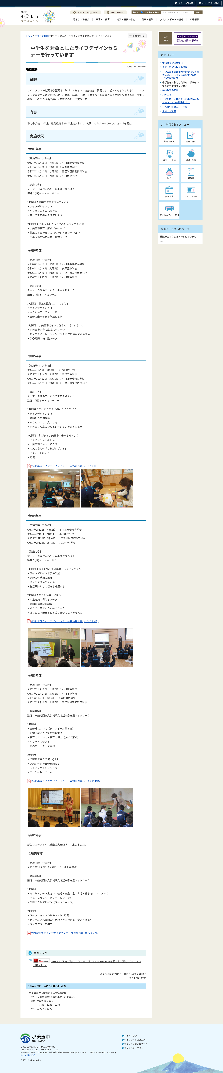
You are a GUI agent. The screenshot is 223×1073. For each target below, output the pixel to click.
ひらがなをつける (210, 3)
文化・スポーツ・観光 (171, 19)
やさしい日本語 (185, 3)
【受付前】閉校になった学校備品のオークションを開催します (180, 100)
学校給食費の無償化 (172, 62)
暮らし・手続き (81, 19)
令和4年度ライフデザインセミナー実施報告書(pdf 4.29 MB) (64, 621)
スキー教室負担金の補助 (174, 67)
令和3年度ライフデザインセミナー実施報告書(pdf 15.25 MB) (65, 781)
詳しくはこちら (27, 1055)
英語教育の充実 (170, 90)
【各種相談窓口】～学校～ (176, 106)
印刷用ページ (138, 35)
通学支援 (166, 94)
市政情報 (194, 19)
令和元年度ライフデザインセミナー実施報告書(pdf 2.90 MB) (65, 933)
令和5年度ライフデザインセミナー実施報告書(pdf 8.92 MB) (64, 466)
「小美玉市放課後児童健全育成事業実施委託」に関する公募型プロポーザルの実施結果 (180, 75)
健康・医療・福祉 (126, 19)
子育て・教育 (103, 19)
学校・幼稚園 (42, 35)
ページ (145, 12)
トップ (29, 35)
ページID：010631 (136, 66)
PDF (152, 12)
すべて (137, 12)
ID (158, 12)
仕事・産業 (147, 19)
